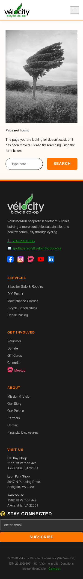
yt (41, 259)
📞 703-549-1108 (21, 241)
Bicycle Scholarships (22, 307)
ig (21, 259)
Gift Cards (14, 355)
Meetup (19, 370)
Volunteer (14, 340)
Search (62, 164)
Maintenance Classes (22, 300)
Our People (15, 410)
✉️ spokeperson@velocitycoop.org (34, 248)
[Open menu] (74, 10)
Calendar (14, 362)
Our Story (14, 403)
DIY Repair (15, 293)
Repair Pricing (17, 314)
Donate (12, 348)
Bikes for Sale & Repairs (25, 286)
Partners (13, 417)
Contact (12, 424)
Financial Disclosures (22, 432)
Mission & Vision (19, 396)
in (51, 259)
